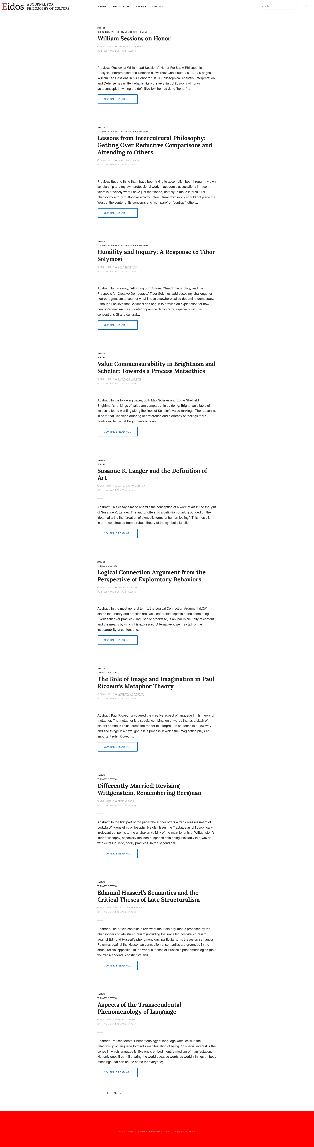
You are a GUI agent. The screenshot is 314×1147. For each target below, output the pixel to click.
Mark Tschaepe (127, 266)
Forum (101, 357)
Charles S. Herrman (130, 46)
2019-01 (101, 28)
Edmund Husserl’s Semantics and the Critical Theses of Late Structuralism (148, 896)
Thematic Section (107, 566)
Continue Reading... (118, 99)
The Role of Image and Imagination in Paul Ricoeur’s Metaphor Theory (155, 682)
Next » (117, 1093)
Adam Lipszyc (126, 800)
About (102, 6)
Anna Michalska (128, 587)
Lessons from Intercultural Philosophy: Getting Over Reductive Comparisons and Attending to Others (154, 145)
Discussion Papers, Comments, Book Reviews (122, 32)
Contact (158, 6)
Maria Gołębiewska (130, 907)
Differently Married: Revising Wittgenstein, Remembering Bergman (149, 789)
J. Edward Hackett (129, 378)
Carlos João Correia (131, 485)
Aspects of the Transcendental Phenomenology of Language (139, 1008)
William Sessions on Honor (134, 38)
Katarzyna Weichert (131, 694)
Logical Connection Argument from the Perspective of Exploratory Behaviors (151, 575)
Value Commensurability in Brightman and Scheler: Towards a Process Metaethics (156, 367)
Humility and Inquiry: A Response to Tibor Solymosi (156, 255)
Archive (141, 6)
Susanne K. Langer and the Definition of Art (152, 474)
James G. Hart (126, 1019)
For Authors (121, 6)
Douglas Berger (128, 160)
